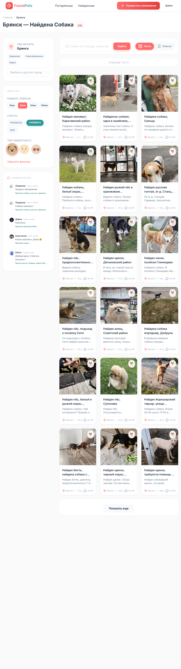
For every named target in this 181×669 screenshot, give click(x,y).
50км (33, 105)
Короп (12, 62)
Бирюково (14, 56)
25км (22, 105)
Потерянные (64, 5)
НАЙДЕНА (35, 122)
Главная (8, 17)
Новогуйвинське (34, 56)
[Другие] (36, 149)
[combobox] (28, 72)
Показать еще (119, 508)
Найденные (86, 5)
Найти (122, 46)
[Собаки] (12, 149)
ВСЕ (12, 130)
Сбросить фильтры (18, 161)
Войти (169, 5)
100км (44, 105)
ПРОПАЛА (16, 122)
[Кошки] (24, 149)
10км (12, 105)
